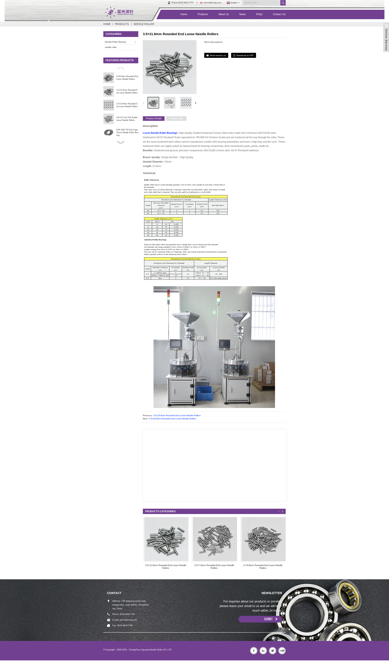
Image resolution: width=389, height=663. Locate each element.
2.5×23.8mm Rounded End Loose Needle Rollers (127, 105)
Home (184, 14)
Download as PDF (245, 55)
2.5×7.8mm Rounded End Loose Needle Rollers (214, 566)
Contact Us (279, 14)
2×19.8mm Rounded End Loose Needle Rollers (262, 566)
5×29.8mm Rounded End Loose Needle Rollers (127, 77)
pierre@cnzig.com (212, 2)
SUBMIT (268, 619)
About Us (223, 14)
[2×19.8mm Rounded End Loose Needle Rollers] (264, 539)
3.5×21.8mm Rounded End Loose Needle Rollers (127, 91)
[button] (120, 68)
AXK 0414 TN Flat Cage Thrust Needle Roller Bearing (127, 132)
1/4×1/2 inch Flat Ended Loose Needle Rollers (126, 118)
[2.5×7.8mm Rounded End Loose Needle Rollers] (215, 539)
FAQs (259, 14)
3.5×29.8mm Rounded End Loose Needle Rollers (172, 418)
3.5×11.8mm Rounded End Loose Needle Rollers (165, 566)
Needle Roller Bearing (115, 42)
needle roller (144, 24)
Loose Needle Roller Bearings (160, 133)
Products (203, 14)
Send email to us (218, 55)
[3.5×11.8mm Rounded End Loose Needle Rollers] (166, 539)
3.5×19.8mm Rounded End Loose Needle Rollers (177, 415)
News (242, 14)
